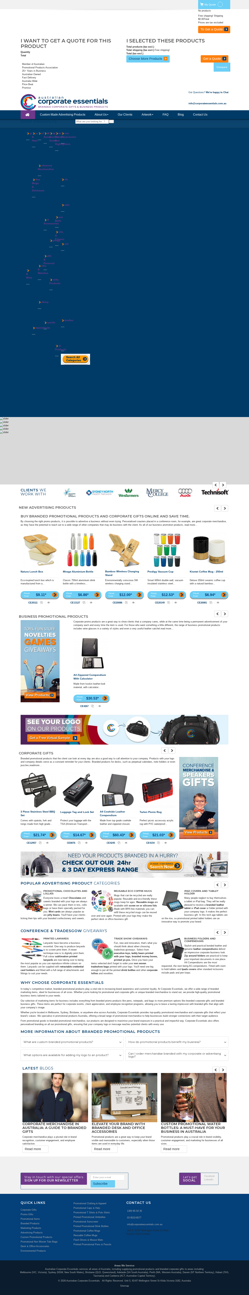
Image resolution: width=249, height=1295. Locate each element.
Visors (35, 163)
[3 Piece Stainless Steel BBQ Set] (38, 790)
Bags (29, 133)
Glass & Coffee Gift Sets (29, 324)
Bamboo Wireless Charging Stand (122, 573)
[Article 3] (173, 901)
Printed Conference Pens (202, 939)
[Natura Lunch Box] (40, 550)
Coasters (31, 314)
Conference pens (180, 967)
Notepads (37, 370)
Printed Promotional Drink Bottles (91, 1217)
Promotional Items (30, 1209)
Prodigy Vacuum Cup (160, 571)
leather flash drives (194, 915)
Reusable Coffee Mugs (85, 1226)
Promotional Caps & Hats (86, 1198)
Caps (34, 153)
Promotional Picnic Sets (61, 890)
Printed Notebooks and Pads (64, 939)
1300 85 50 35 (134, 1201)
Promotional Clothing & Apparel (132, 892)
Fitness (53, 187)
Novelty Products (55, 281)
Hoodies (42, 321)
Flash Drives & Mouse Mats (88, 1230)
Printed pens (191, 943)
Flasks (35, 250)
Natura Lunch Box (32, 571)
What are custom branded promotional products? (58, 1042)
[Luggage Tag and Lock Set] (78, 790)
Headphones (61, 385)
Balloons (53, 292)
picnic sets (59, 895)
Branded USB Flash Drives (203, 890)
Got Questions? (208, 92)
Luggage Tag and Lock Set (77, 812)
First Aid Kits (46, 282)
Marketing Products (31, 1218)
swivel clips (190, 919)
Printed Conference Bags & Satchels (133, 940)
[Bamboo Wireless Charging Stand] (124, 550)
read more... (190, 524)
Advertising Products (32, 1223)
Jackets (42, 324)
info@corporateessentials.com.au (144, 1215)
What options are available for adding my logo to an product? (66, 1056)
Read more (33, 1139)
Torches (65, 198)
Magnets (53, 309)
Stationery (49, 200)
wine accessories (74, 902)
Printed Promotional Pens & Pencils (92, 1235)
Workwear (43, 345)
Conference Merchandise (46, 167)
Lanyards (42, 222)
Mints (41, 156)
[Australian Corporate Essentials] (80, 102)
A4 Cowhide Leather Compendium (112, 813)
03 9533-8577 (134, 1208)
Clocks (47, 149)
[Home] (28, 114)
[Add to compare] (41, 602)
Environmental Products (33, 1241)
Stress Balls (59, 219)
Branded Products (30, 1214)
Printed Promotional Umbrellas (89, 1207)
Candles (53, 163)
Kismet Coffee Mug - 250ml (206, 571)
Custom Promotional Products (36, 1227)
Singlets (42, 335)
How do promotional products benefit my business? (164, 1042)
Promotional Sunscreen (85, 1212)
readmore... (36, 765)
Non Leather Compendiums (39, 357)
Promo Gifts (27, 1205)
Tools (64, 179)
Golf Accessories (51, 221)
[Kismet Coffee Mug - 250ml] (209, 550)
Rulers (47, 196)
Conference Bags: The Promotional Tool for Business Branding (185, 1129)
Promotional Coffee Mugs (86, 1221)
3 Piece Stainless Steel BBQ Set (38, 813)
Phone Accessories (68, 135)
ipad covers (127, 970)
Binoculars (54, 159)
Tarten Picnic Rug (151, 812)
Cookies (42, 145)
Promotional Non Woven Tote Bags (39, 1232)
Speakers (66, 152)
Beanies (36, 149)
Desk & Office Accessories (35, 1237)
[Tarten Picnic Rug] (157, 790)
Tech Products (60, 347)
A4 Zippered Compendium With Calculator (89, 676)
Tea (40, 159)
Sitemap (124, 1276)
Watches (42, 295)
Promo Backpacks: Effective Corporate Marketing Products (52, 1129)
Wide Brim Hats (34, 170)
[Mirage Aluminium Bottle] (82, 550)
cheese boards (72, 905)
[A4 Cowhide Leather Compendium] (118, 790)
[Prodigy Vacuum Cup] (167, 550)
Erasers (48, 152)
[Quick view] (48, 602)
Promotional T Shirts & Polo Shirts (91, 1203)
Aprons (41, 311)
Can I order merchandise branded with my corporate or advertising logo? (174, 1056)
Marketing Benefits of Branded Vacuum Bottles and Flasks (123, 1129)
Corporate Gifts (29, 1200)
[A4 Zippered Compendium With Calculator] (91, 653)
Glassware (37, 253)
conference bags (146, 953)
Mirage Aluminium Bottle (78, 571)
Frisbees (53, 295)
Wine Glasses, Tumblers (31, 378)
